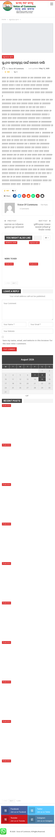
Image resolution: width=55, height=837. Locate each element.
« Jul (26, 395)
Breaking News (11, 242)
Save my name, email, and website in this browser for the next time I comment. (27, 342)
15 (42, 379)
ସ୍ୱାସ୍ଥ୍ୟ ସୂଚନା (8, 57)
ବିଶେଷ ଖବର (9, 264)
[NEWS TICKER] (15, 248)
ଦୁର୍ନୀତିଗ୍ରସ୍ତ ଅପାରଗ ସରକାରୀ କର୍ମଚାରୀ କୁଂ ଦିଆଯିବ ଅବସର (42, 227)
